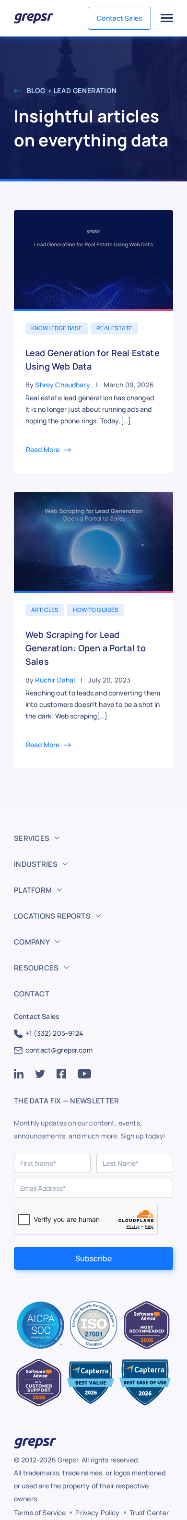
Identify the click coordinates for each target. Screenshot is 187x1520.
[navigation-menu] (167, 18)
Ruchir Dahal (55, 679)
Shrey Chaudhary (62, 384)
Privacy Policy (97, 1512)
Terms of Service (40, 1512)
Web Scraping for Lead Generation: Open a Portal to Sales (85, 648)
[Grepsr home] (33, 18)
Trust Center (149, 1512)
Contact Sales (119, 18)
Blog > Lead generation (71, 90)
